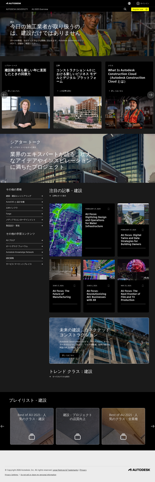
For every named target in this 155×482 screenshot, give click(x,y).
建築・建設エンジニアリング (18, 196)
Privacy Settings (11, 475)
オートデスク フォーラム (17, 246)
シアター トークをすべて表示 (24, 147)
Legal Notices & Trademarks (65, 470)
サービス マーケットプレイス (19, 264)
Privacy (83, 470)
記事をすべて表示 (59, 196)
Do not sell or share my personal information (38, 475)
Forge (8, 213)
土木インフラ (12, 207)
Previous (4, 95)
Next (150, 95)
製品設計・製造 (13, 225)
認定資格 (10, 258)
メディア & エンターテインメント (20, 219)
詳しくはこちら (14, 91)
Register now (138, 9)
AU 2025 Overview (40, 9)
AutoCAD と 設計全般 (15, 201)
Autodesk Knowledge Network (20, 252)
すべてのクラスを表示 (61, 376)
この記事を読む (65, 91)
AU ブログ (10, 240)
